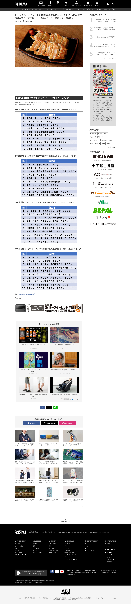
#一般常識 (93, 133)
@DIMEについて (71, 570)
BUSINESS (37, 541)
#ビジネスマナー (95, 140)
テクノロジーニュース (20, 554)
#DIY (103, 143)
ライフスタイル (24, 9)
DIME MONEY (52, 543)
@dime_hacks (68, 423)
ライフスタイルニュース (37, 9)
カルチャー (88, 546)
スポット (87, 543)
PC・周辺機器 (18, 552)
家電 (16, 548)
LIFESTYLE (70, 541)
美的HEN (109, 561)
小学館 (71, 572)
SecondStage (110, 555)
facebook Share (42, 407)
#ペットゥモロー (95, 143)
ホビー (86, 548)
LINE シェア (55, 407)
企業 (34, 546)
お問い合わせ (106, 570)
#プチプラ (93, 137)
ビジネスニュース (37, 552)
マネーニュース (53, 552)
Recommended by (67, 399)
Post (49, 407)
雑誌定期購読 (78, 572)
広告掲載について (106, 572)
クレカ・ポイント (53, 550)
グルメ (66, 546)
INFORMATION (111, 541)
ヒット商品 (36, 548)
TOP (16, 9)
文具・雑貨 (67, 550)
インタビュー (36, 550)
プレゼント (108, 546)
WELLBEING (110, 557)
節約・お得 (51, 548)
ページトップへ (65, 521)
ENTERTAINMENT (92, 541)
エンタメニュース (89, 550)
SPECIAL (109, 552)
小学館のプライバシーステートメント (91, 572)
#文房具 (104, 140)
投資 (50, 546)
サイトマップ (79, 570)
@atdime (32, 423)
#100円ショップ (102, 133)
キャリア (35, 543)
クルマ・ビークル (69, 543)
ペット (66, 557)
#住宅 (108, 143)
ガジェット (17, 550)
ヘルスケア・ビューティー (71, 554)
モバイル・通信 (19, 546)
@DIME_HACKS (51, 423)
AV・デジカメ (18, 543)
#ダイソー (101, 137)
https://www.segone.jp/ (27, 294)
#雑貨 (110, 140)
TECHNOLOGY (21, 541)
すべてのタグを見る (109, 147)
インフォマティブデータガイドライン (93, 570)
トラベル (67, 548)
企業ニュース (111, 549)
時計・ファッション (70, 552)
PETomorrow (110, 559)
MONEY (53, 541)
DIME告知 (107, 543)
